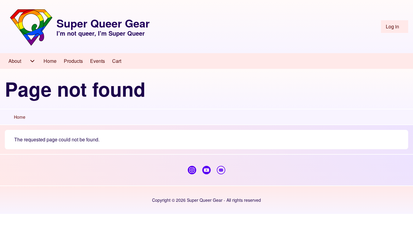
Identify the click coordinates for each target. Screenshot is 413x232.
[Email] (221, 170)
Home (19, 117)
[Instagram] (192, 170)
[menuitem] (394, 26)
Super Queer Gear (103, 23)
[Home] (31, 26)
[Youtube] (206, 170)
